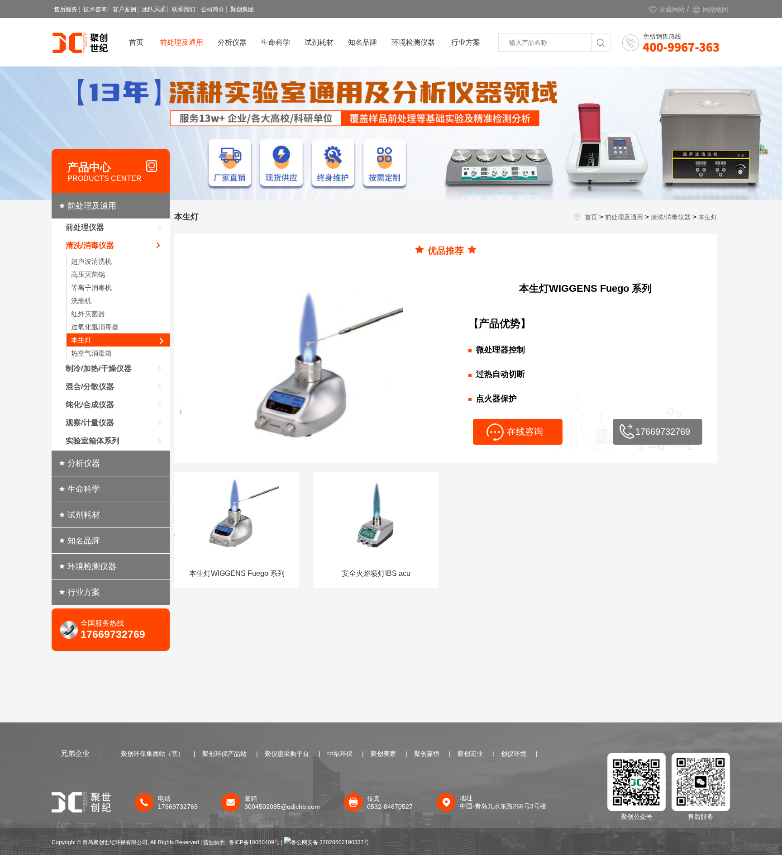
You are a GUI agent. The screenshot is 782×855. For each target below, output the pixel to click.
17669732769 (662, 432)
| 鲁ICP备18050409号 (253, 842)
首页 (136, 42)
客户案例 (124, 9)
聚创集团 (242, 9)
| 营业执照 (212, 842)
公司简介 (212, 9)
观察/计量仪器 (90, 422)
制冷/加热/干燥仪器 (99, 368)
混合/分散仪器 (90, 386)
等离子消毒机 (91, 287)
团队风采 (154, 9)
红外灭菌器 (88, 314)
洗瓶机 (81, 300)
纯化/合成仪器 (90, 404)
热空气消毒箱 (91, 353)
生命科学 (275, 42)
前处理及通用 (181, 42)
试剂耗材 (319, 42)
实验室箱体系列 (92, 441)
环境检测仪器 (413, 42)
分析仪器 (232, 42)
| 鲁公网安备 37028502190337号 (325, 842)
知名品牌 (362, 42)
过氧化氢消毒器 (95, 327)
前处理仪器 (85, 227)
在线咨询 (525, 432)
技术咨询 (95, 9)
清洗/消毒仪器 (90, 245)
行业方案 (465, 42)
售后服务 (65, 9)
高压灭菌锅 (88, 274)
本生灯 (81, 340)
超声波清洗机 (91, 261)
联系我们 (183, 9)
